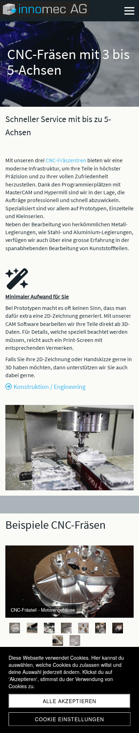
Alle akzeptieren (69, 701)
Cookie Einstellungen (69, 719)
